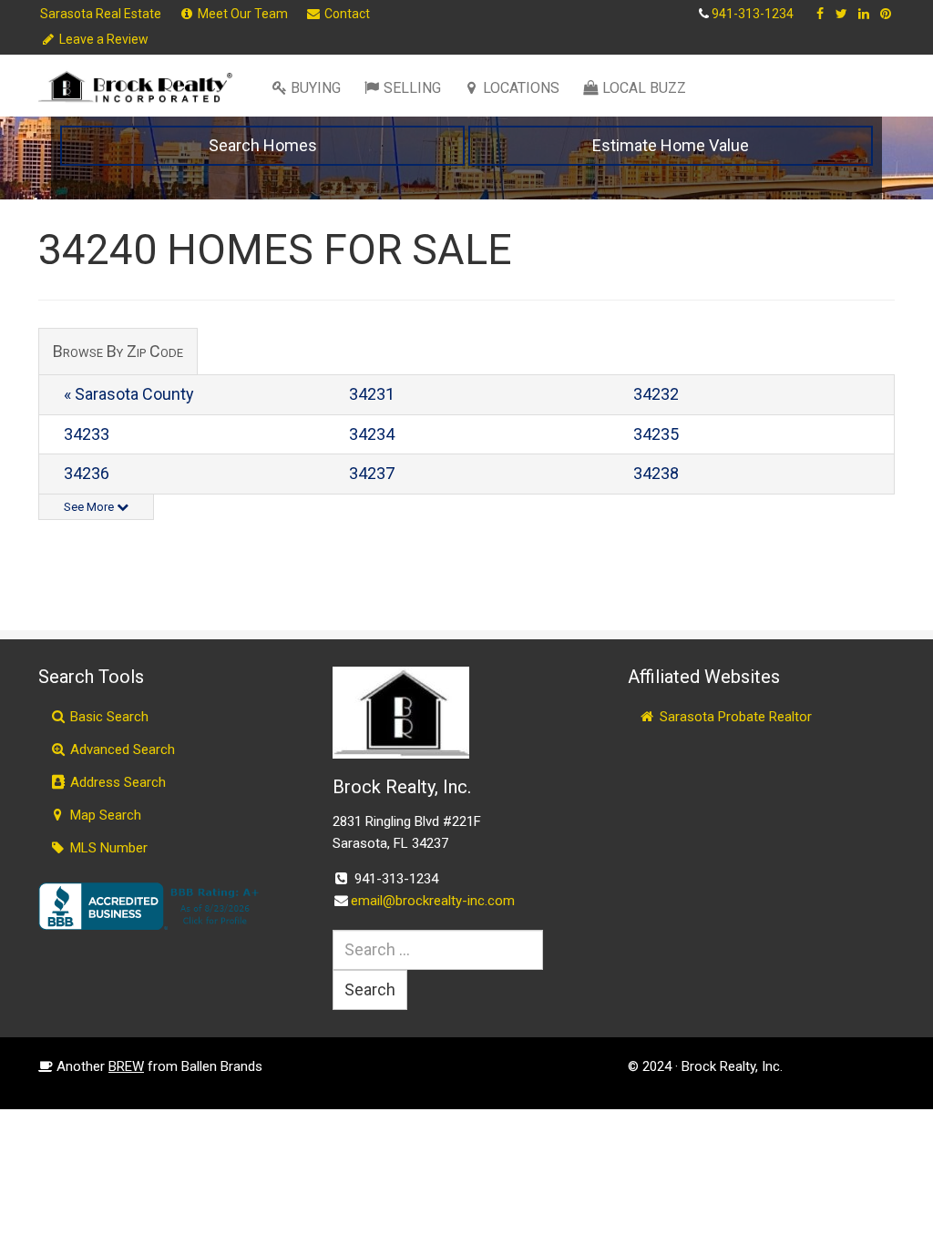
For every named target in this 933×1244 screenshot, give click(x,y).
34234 (372, 434)
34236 (86, 473)
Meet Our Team (241, 13)
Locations (521, 88)
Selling (412, 88)
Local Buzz (644, 88)
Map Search (104, 815)
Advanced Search (121, 749)
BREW (126, 1066)
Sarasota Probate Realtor (734, 717)
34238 (656, 473)
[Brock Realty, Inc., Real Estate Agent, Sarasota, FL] (152, 906)
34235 (656, 434)
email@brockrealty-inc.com (433, 900)
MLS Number (107, 848)
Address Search (116, 782)
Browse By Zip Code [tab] (118, 351)
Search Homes (263, 145)
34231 (372, 393)
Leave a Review (102, 39)
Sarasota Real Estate (100, 13)
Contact (346, 13)
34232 (656, 393)
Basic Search (108, 717)
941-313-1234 (753, 13)
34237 (372, 473)
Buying (316, 88)
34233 (86, 434)
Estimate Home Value (670, 145)
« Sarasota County (129, 393)
